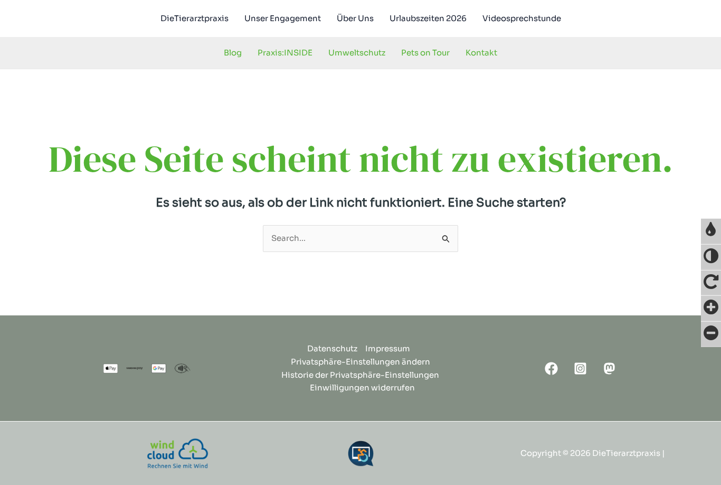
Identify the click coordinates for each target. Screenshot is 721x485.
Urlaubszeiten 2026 (428, 18)
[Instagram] (580, 368)
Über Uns (355, 18)
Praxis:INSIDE (285, 53)
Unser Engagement (282, 18)
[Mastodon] (609, 368)
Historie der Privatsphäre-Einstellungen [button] (360, 375)
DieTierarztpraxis (194, 18)
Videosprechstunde (521, 18)
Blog (233, 53)
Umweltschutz (356, 53)
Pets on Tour (425, 53)
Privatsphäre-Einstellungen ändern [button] (360, 362)
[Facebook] (551, 368)
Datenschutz (332, 348)
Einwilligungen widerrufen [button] (362, 388)
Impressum (387, 348)
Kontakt (481, 53)
